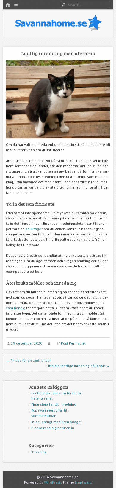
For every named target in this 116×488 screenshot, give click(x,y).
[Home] (7, 5)
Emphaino (83, 482)
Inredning (39, 451)
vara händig (16, 308)
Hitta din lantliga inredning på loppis (78, 365)
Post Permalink (73, 343)
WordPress (52, 482)
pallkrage (33, 229)
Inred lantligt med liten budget (56, 422)
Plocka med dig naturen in (52, 427)
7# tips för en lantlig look (28, 360)
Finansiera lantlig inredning (53, 404)
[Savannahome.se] (58, 30)
